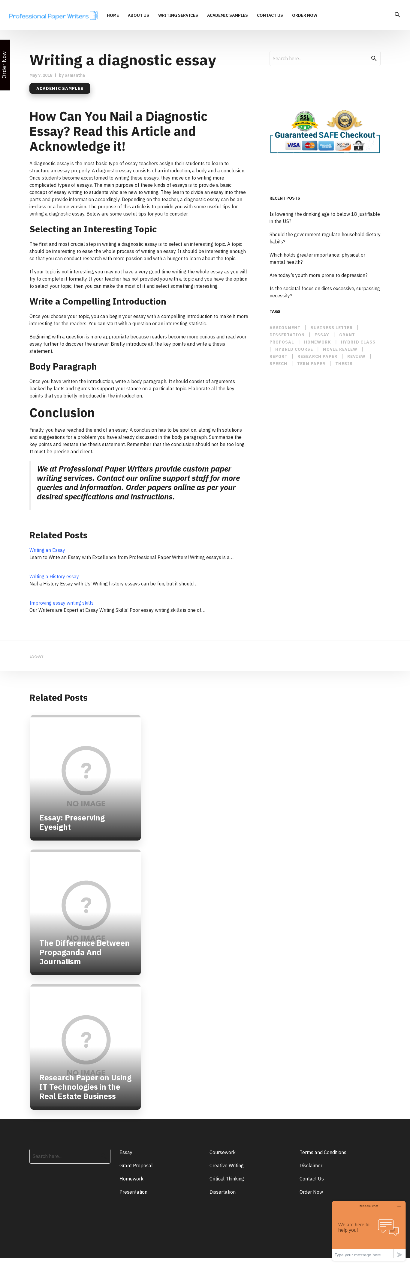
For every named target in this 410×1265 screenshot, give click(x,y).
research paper (317, 356)
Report (279, 356)
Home (113, 15)
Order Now (304, 15)
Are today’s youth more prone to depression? (318, 275)
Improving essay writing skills (61, 603)
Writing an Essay (47, 550)
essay (322, 335)
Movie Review (340, 349)
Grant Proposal (136, 1165)
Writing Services (178, 15)
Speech (278, 363)
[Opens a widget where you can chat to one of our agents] (369, 1230)
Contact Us (270, 15)
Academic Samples (227, 15)
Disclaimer (311, 1165)
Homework (317, 342)
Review (356, 356)
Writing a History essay (54, 576)
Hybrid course (294, 349)
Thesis (344, 363)
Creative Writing (227, 1165)
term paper (311, 363)
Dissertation (223, 1192)
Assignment (285, 327)
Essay (125, 1152)
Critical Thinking (227, 1179)
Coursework (223, 1152)
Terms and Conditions (323, 1152)
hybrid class (358, 342)
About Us (138, 15)
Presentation (133, 1192)
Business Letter (331, 327)
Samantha (75, 75)
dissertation (287, 335)
